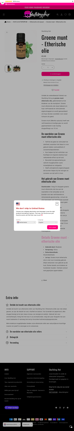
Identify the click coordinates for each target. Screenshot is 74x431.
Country (18, 219)
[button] (57, 203)
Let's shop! (52, 227)
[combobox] (22, 222)
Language (40, 219)
